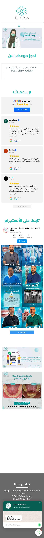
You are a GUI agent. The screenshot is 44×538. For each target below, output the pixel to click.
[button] (40, 503)
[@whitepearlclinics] (6, 230)
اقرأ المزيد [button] (13, 136)
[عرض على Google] (6, 121)
